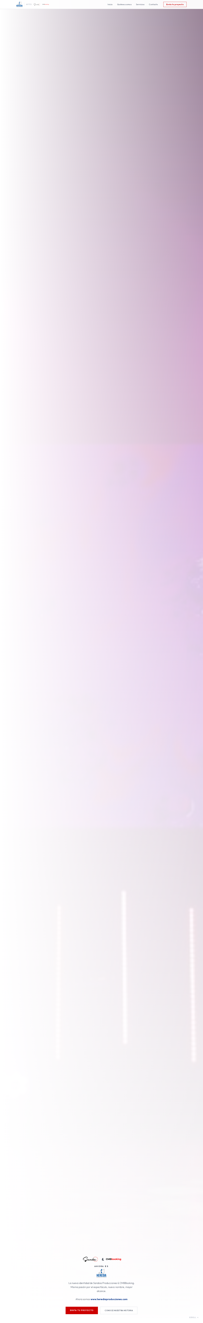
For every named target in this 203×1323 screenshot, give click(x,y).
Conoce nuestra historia (119, 1310)
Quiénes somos (124, 4)
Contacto (153, 4)
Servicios (140, 4)
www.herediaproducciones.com (109, 1299)
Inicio (110, 4)
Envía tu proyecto (175, 4)
